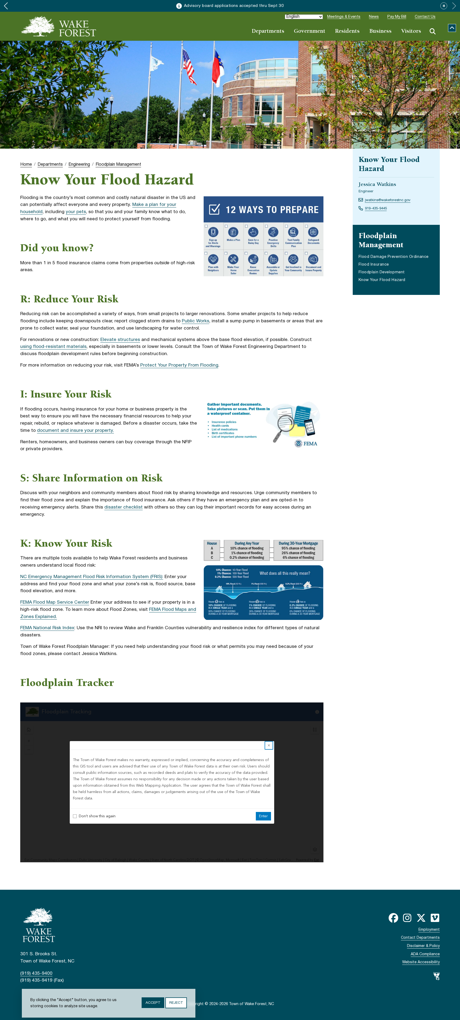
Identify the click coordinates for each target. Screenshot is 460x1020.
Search (432, 31)
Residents (347, 32)
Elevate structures (120, 340)
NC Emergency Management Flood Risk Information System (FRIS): (91, 577)
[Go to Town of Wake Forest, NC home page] (58, 26)
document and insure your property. (75, 431)
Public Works (195, 321)
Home (26, 164)
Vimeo (435, 918)
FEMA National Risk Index (47, 628)
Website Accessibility (421, 962)
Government (309, 32)
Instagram (407, 918)
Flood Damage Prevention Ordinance (394, 257)
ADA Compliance (425, 954)
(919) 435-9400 (36, 974)
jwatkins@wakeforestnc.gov (387, 200)
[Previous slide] (6, 6)
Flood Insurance (374, 264)
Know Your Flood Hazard (382, 280)
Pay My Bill (396, 17)
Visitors (411, 32)
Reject (176, 1003)
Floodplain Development (382, 272)
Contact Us (425, 17)
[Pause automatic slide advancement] (443, 5)
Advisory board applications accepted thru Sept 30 (234, 6)
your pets (76, 212)
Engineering (79, 164)
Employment (429, 930)
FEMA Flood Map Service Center (54, 602)
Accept (153, 1003)
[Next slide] (454, 6)
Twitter (421, 918)
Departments (268, 32)
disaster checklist (123, 507)
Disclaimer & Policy (423, 946)
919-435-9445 (376, 208)
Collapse (452, 28)
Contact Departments (420, 938)
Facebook (393, 918)
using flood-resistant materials (53, 347)
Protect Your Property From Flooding (179, 365)
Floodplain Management (118, 164)
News (374, 17)
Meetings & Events (343, 17)
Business (380, 32)
